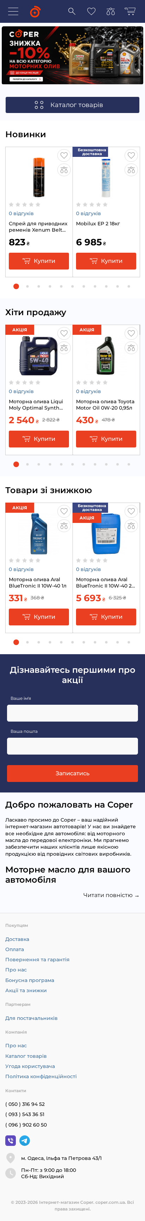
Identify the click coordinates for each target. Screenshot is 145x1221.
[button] (16, 286)
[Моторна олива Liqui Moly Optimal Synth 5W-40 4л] (39, 373)
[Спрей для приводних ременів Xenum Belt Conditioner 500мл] (39, 195)
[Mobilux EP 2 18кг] (106, 195)
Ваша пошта (24, 731)
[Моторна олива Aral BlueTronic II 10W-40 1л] (39, 551)
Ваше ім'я (21, 698)
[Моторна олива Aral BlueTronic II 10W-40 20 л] (106, 551)
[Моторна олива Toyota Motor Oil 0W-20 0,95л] (106, 373)
